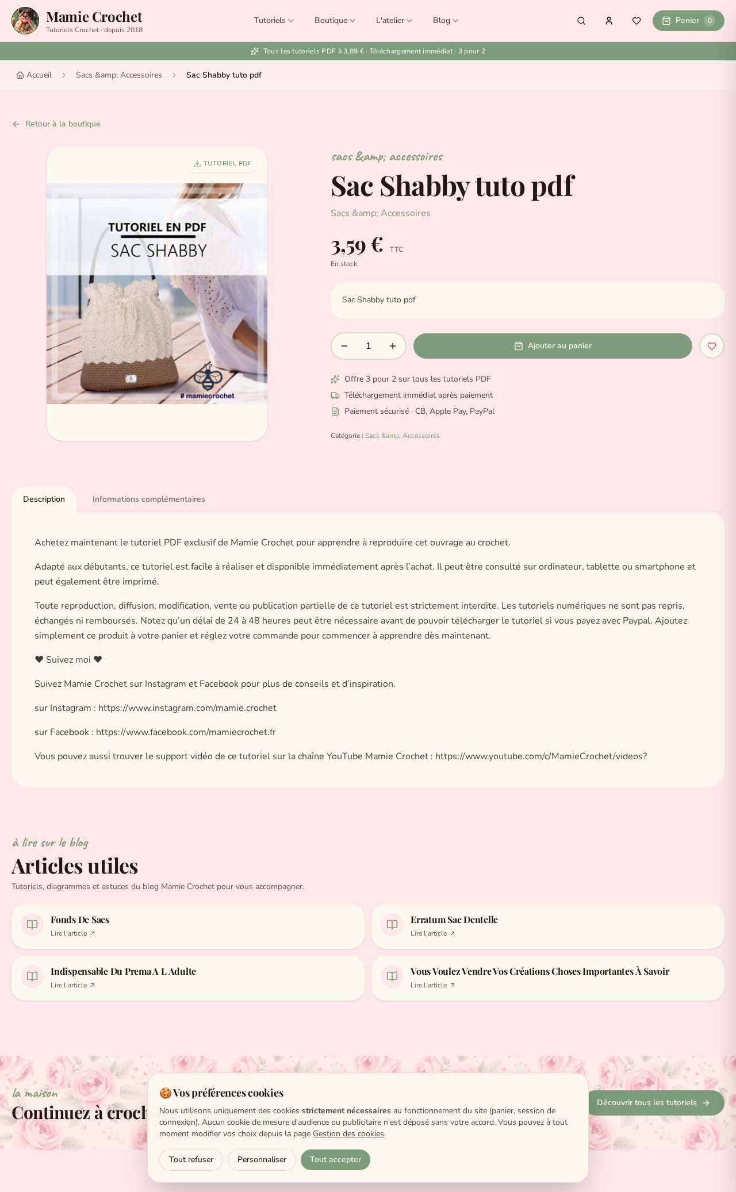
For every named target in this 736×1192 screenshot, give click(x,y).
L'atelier (390, 20)
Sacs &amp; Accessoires (119, 75)
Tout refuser (191, 1159)
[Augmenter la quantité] (392, 346)
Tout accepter (335, 1159)
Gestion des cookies (348, 1133)
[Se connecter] (608, 20)
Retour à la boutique (63, 123)
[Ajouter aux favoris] (711, 346)
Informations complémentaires (149, 499)
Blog (441, 20)
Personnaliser (261, 1159)
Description (44, 499)
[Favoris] (636, 20)
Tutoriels (270, 20)
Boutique (331, 20)
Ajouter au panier (560, 345)
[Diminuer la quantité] (344, 346)
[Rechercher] (581, 20)
